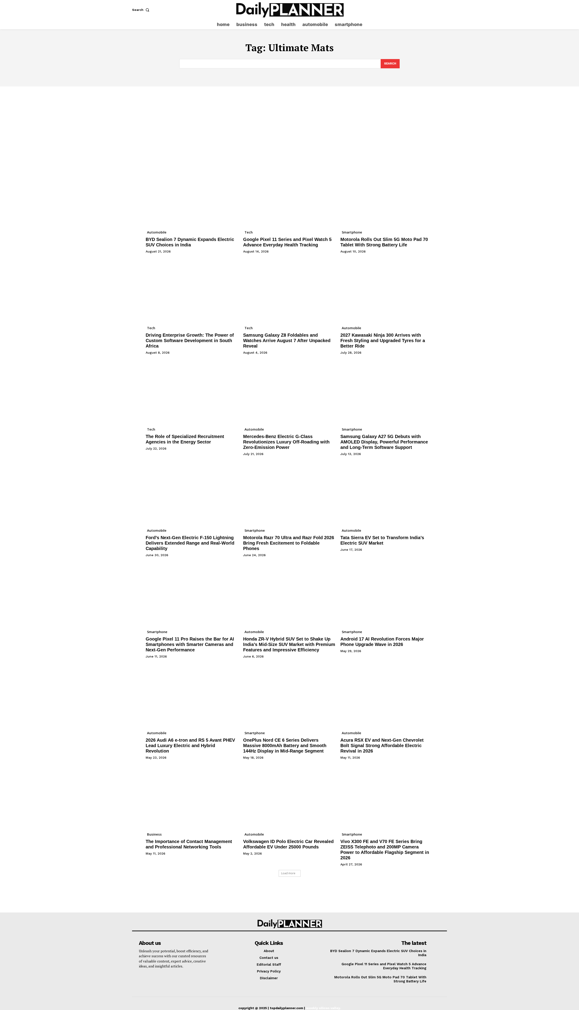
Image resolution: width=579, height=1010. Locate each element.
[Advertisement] (289, 120)
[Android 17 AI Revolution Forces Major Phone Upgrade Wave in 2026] (386, 593)
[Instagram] (435, 10)
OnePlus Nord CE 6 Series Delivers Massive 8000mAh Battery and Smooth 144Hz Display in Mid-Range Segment (284, 745)
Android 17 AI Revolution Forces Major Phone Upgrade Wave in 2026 (382, 641)
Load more (288, 873)
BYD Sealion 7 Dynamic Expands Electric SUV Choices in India (190, 242)
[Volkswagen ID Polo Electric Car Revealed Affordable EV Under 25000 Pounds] (289, 795)
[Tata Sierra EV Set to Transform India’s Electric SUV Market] (386, 492)
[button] (141, 9)
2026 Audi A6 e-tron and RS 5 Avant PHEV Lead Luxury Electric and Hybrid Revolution (190, 745)
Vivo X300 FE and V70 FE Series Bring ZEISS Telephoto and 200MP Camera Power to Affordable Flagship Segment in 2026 (384, 849)
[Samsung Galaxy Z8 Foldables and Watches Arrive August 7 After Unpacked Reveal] (289, 289)
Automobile (156, 232)
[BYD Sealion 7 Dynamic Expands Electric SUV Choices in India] (192, 193)
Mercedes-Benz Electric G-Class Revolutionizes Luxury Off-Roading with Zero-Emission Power (286, 442)
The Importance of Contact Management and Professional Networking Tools (189, 844)
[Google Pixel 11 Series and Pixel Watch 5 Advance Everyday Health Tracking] (289, 193)
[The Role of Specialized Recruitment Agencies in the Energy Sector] (192, 390)
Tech (248, 232)
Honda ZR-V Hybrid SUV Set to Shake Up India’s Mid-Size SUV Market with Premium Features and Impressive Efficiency (289, 644)
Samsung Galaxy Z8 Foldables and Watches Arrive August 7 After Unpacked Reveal (286, 340)
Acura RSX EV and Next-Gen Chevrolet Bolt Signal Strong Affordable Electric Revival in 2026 (382, 745)
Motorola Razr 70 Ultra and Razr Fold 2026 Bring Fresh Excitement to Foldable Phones (288, 543)
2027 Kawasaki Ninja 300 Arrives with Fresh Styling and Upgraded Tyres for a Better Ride (382, 340)
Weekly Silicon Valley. (323, 1008)
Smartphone (352, 232)
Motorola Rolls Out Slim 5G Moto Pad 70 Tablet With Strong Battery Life (384, 242)
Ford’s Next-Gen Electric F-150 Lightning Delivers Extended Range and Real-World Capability (190, 543)
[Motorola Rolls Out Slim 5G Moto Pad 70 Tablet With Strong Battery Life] (386, 193)
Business (154, 834)
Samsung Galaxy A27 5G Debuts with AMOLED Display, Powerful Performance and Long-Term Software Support (384, 442)
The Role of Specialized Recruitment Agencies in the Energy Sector (185, 439)
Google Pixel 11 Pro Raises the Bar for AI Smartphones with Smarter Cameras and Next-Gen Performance (190, 644)
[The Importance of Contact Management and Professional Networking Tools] (192, 795)
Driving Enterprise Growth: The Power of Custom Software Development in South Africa (190, 340)
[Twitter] (443, 10)
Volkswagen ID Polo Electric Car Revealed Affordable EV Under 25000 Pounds (288, 844)
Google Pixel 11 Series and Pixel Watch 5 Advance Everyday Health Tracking (287, 242)
